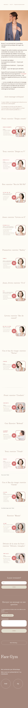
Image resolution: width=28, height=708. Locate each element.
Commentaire (5, 619)
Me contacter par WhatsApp (10, 669)
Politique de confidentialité (9, 697)
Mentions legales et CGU (9, 692)
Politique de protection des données (13, 695)
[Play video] (14, 131)
